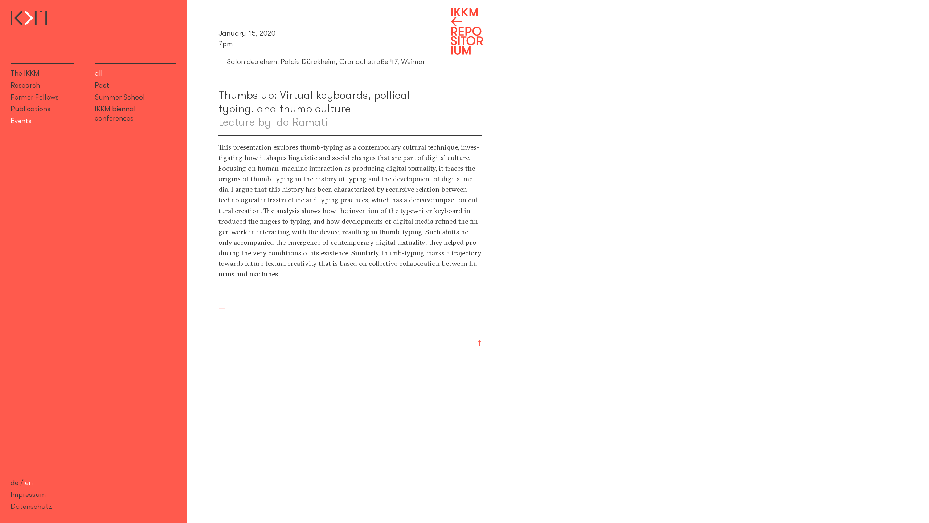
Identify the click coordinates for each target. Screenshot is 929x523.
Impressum (28, 494)
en (29, 482)
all (99, 73)
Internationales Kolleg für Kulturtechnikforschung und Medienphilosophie (29, 18)
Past (102, 85)
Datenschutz (31, 506)
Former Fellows (35, 97)
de (15, 482)
